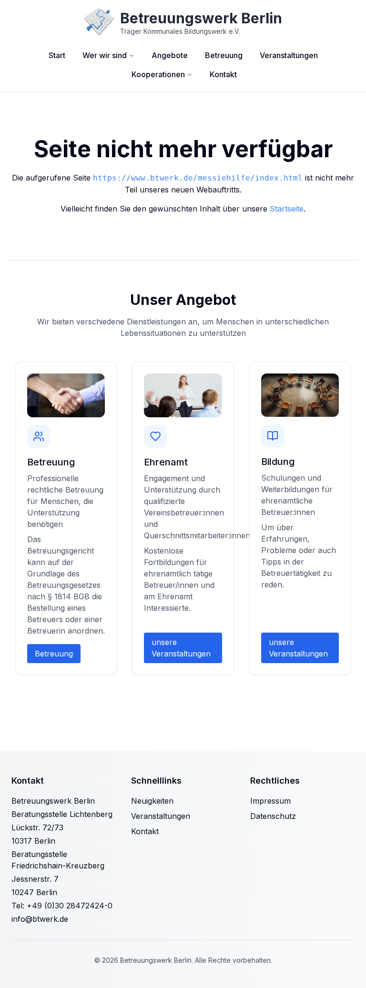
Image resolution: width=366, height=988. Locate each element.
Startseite (287, 208)
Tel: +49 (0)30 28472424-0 (61, 905)
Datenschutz (273, 816)
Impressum (270, 801)
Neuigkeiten (152, 801)
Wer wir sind (104, 55)
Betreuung (224, 55)
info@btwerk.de (39, 919)
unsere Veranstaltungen (181, 647)
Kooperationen (158, 74)
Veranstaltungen (289, 55)
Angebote (170, 55)
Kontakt (223, 74)
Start (57, 55)
